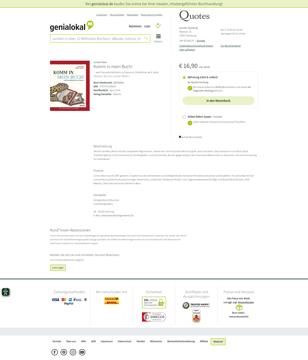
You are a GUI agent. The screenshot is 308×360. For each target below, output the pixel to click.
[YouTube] (82, 352)
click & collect (204, 87)
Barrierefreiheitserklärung (181, 341)
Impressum (107, 341)
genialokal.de (102, 3)
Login (147, 26)
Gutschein (101, 14)
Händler (141, 341)
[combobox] (96, 38)
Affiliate (204, 341)
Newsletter (132, 14)
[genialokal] (72, 26)
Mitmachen (156, 341)
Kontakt (201, 40)
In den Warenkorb (218, 101)
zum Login (58, 267)
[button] (158, 39)
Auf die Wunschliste (191, 137)
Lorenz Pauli (100, 62)
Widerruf (218, 341)
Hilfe (83, 341)
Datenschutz (124, 341)
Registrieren (135, 26)
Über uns (71, 341)
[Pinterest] (63, 352)
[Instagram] (72, 352)
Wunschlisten (117, 14)
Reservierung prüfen (152, 14)
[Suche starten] (146, 38)
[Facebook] (54, 352)
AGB (93, 341)
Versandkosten (246, 302)
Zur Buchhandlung (231, 46)
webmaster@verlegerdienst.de (117, 215)
